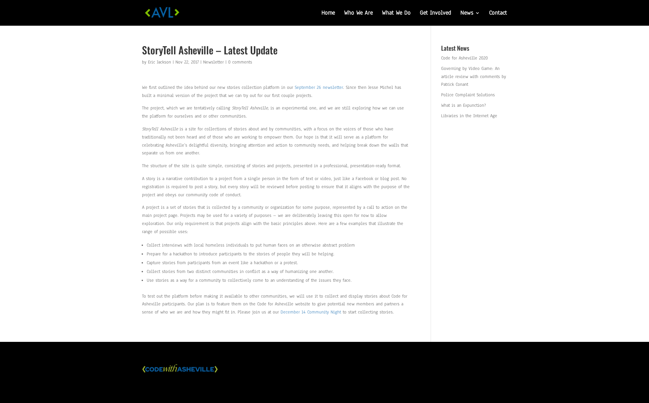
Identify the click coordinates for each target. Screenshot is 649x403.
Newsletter (213, 62)
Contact (498, 13)
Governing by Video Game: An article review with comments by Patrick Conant (473, 77)
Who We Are (358, 13)
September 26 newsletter (319, 87)
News (466, 13)
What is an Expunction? (463, 105)
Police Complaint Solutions (468, 95)
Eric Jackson (159, 62)
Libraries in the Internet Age (469, 116)
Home (328, 13)
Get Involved (435, 13)
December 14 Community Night (312, 312)
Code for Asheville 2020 (464, 58)
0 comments (240, 62)
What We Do (396, 13)
